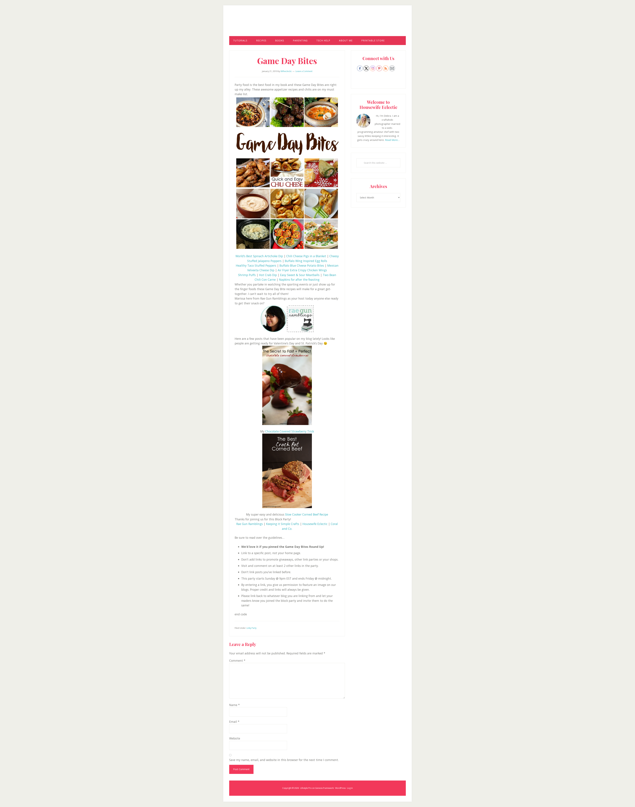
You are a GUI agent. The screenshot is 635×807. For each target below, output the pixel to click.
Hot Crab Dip (268, 275)
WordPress (340, 788)
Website (234, 738)
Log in (350, 788)
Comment (237, 661)
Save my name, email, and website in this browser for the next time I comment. (284, 760)
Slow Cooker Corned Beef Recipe (306, 514)
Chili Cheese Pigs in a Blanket (306, 256)
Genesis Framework (324, 788)
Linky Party (251, 628)
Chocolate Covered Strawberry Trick (289, 431)
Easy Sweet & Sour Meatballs (299, 275)
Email (234, 722)
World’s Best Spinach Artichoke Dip (259, 256)
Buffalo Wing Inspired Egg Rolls (306, 261)
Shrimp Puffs (247, 275)
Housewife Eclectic (317, 24)
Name (234, 705)
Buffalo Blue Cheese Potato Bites (301, 265)
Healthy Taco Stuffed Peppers (256, 265)
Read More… (392, 140)
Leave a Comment (304, 71)
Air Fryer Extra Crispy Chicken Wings (302, 270)
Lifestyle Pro (306, 788)
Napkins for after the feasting (299, 280)
